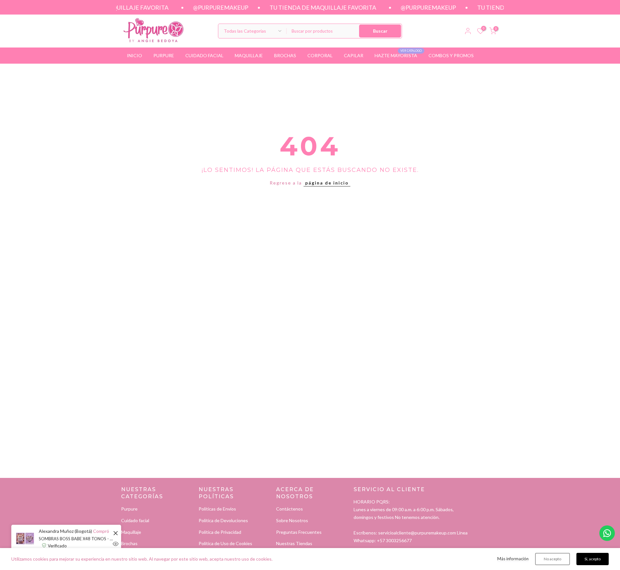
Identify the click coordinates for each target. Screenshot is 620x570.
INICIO (134, 55)
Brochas (129, 543)
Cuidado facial (135, 520)
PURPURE (163, 55)
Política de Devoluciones (223, 520)
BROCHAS (285, 55)
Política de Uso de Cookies (225, 543)
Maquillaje (131, 532)
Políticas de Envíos (217, 509)
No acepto (552, 558)
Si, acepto (592, 558)
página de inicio (327, 182)
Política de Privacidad (220, 532)
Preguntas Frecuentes (299, 532)
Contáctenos (289, 509)
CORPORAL (320, 55)
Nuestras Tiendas (294, 543)
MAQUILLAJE (249, 55)
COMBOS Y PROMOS (451, 55)
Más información (513, 558)
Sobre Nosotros (292, 520)
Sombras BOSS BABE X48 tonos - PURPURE (76, 538)
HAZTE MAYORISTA (398, 55)
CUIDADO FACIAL (204, 55)
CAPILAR (353, 55)
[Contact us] (607, 533)
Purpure (129, 509)
